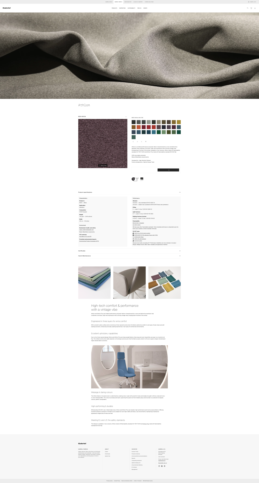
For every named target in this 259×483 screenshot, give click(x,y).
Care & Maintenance (84, 256)
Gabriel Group (108, 1)
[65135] (169, 127)
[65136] (164, 127)
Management (134, 469)
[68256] (159, 132)
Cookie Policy (117, 480)
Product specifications (85, 192)
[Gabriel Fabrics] (7, 8)
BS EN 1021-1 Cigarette (138, 223)
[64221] (154, 127)
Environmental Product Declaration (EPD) (89, 241)
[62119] (134, 127)
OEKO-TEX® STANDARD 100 (86, 230)
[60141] (144, 122)
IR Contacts (134, 467)
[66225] (139, 132)
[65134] (159, 127)
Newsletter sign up (162, 463)
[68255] (164, 132)
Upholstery (15, 14)
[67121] (179, 132)
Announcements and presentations (139, 456)
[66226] (134, 132)
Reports (133, 458)
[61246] (134, 122)
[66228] (154, 132)
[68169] (174, 132)
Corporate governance (137, 460)
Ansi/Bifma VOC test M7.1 (85, 236)
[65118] (174, 127)
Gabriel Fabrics (118, 1)
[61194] (159, 122)
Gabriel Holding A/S (136, 462)
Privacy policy (110, 480)
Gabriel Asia (252, 2)
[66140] (144, 132)
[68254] (169, 132)
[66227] (179, 127)
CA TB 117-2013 (136, 225)
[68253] (174, 122)
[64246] (149, 127)
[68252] (179, 122)
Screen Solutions (149, 1)
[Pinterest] (164, 466)
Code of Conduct (138, 480)
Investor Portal (135, 451)
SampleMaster (127, 1)
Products (9, 14)
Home (4, 14)
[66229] (149, 132)
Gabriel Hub (107, 456)
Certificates (81, 251)
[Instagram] (159, 466)
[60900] (154, 122)
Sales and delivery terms (126, 480)
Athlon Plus (146, 424)
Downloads (107, 453)
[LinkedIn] (162, 466)
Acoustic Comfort (138, 1)
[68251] (164, 122)
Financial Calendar (136, 453)
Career (106, 451)
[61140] (169, 122)
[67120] (134, 137)
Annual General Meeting (137, 465)
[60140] (149, 122)
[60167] (139, 122)
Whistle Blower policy (148, 480)
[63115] (139, 127)
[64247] (144, 127)
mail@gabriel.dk (161, 460)
